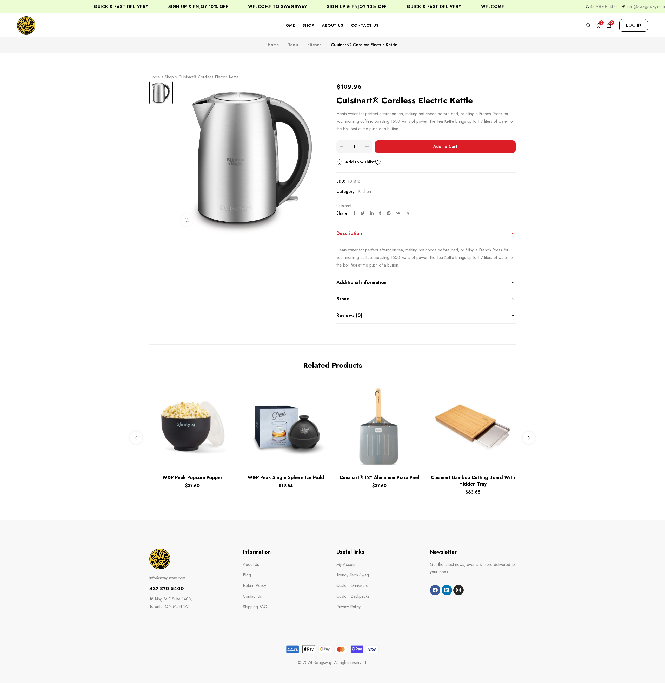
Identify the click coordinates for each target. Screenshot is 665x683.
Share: (342, 213)
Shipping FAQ (255, 607)
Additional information (361, 282)
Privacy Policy (348, 607)
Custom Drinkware (352, 586)
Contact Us (364, 25)
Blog (247, 575)
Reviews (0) (349, 315)
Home (289, 25)
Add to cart (445, 146)
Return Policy (254, 586)
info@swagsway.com (646, 6)
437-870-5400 (603, 6)
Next (529, 438)
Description (349, 233)
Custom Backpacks (352, 596)
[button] (633, 25)
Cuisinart (343, 206)
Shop (308, 25)
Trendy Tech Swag (352, 575)
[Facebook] (435, 590)
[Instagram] (458, 590)
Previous (136, 438)
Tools (293, 45)
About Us (332, 25)
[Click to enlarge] (187, 220)
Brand (343, 299)
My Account (346, 565)
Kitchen (314, 45)
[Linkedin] (447, 590)
